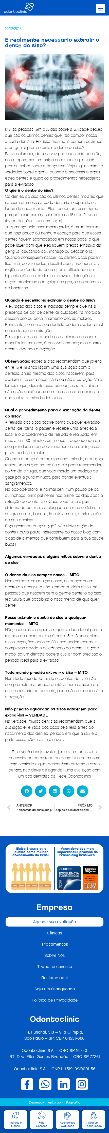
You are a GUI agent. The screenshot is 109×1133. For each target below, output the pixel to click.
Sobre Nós (54, 955)
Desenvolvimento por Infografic (54, 1102)
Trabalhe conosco (54, 966)
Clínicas (54, 933)
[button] (100, 8)
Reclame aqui (54, 977)
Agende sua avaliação (54, 921)
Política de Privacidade (55, 1000)
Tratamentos (54, 944)
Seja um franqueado (54, 989)
